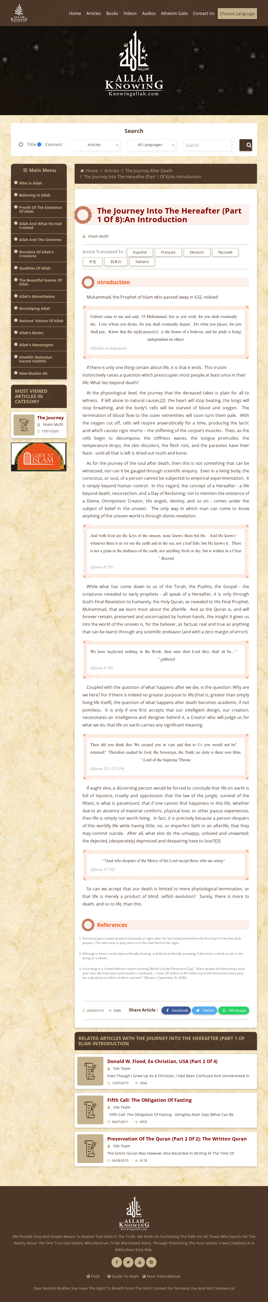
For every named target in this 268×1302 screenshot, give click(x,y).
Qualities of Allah (35, 268)
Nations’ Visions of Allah (41, 321)
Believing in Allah (34, 195)
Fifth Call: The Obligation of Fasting (149, 1100)
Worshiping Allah (34, 308)
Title (31, 144)
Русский (225, 252)
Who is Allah (30, 183)
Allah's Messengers (36, 345)
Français (168, 252)
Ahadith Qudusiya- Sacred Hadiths (36, 359)
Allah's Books (31, 333)
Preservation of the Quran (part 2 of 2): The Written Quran (177, 1139)
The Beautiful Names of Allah (40, 282)
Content (53, 144)
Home (92, 171)
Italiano (142, 261)
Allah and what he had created (40, 226)
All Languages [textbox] (150, 144)
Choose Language (237, 13)
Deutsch (197, 252)
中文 (92, 261)
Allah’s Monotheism (37, 296)
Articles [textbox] (94, 144)
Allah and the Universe (40, 240)
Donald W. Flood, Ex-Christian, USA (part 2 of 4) (162, 1061)
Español (140, 252)
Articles (111, 171)
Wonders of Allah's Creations (36, 254)
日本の (115, 261)
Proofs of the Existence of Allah (40, 209)
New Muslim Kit (33, 373)
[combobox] (96, 145)
